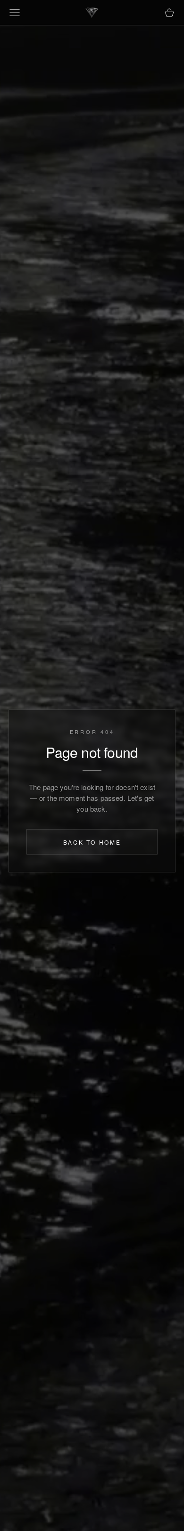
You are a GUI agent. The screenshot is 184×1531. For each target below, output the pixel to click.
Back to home (92, 842)
